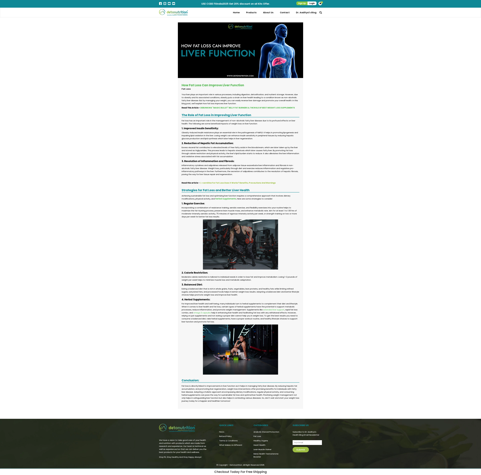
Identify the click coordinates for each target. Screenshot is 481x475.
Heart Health (259, 445)
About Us (268, 12)
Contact (285, 12)
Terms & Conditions (228, 440)
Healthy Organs (261, 440)
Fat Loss (186, 89)
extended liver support (273, 309)
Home (236, 12)
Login (312, 3)
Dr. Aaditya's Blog (306, 12)
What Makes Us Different (230, 445)
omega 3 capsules (202, 312)
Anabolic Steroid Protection (266, 432)
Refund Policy (225, 436)
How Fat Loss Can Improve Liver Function (213, 85)
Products (251, 12)
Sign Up (302, 3)
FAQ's (221, 432)
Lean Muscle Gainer (262, 449)
